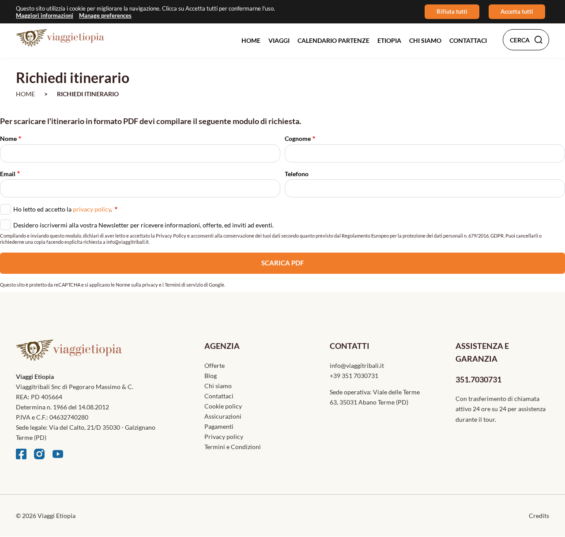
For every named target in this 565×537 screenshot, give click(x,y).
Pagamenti (219, 426)
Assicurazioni (222, 416)
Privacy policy (223, 436)
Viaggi (279, 40)
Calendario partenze (333, 40)
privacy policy (92, 209)
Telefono (297, 174)
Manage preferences (105, 15)
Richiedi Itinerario (88, 94)
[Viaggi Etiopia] (94, 355)
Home (250, 40)
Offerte (214, 365)
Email (7, 174)
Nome (8, 138)
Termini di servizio (184, 284)
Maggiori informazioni (44, 15)
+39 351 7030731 (354, 375)
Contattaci (468, 40)
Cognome (298, 138)
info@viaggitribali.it (357, 365)
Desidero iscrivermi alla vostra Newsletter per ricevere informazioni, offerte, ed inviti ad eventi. (143, 225)
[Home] (60, 38)
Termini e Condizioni (232, 446)
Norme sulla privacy (137, 284)
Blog (210, 375)
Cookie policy (223, 406)
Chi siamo (425, 40)
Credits (539, 515)
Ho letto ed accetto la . (63, 208)
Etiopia (389, 40)
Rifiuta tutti (452, 11)
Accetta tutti (517, 11)
